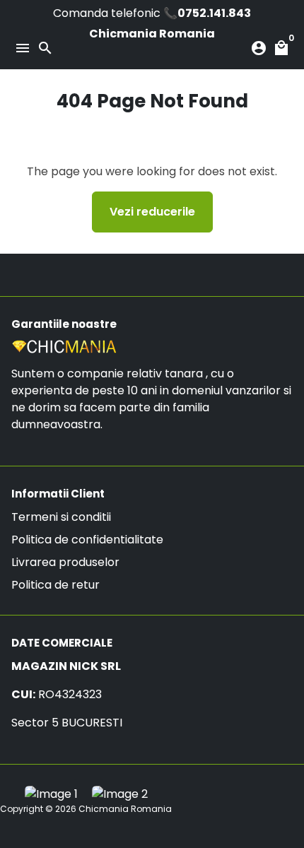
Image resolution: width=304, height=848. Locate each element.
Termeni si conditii (61, 517)
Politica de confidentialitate (87, 539)
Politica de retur (55, 585)
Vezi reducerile (152, 212)
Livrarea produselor (65, 562)
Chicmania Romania (125, 809)
